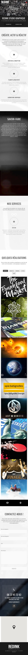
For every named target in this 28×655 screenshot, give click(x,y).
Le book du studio (18, 24)
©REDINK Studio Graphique (12, 650)
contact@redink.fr (14, 602)
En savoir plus (8, 24)
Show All (5, 271)
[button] (14, 627)
